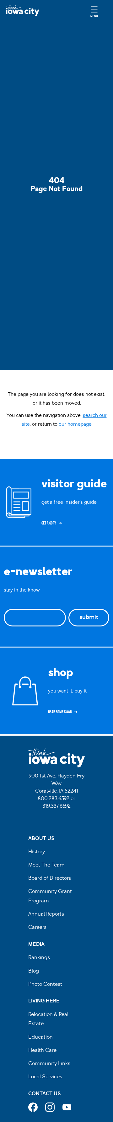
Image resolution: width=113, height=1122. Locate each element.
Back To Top (105, 403)
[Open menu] (94, 10)
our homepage (75, 424)
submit (88, 617)
